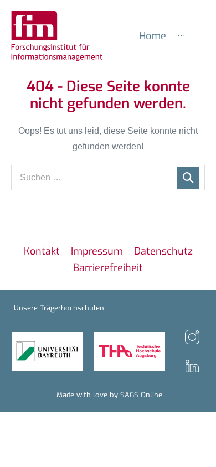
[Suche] (188, 178)
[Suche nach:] (108, 177)
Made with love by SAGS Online (109, 394)
